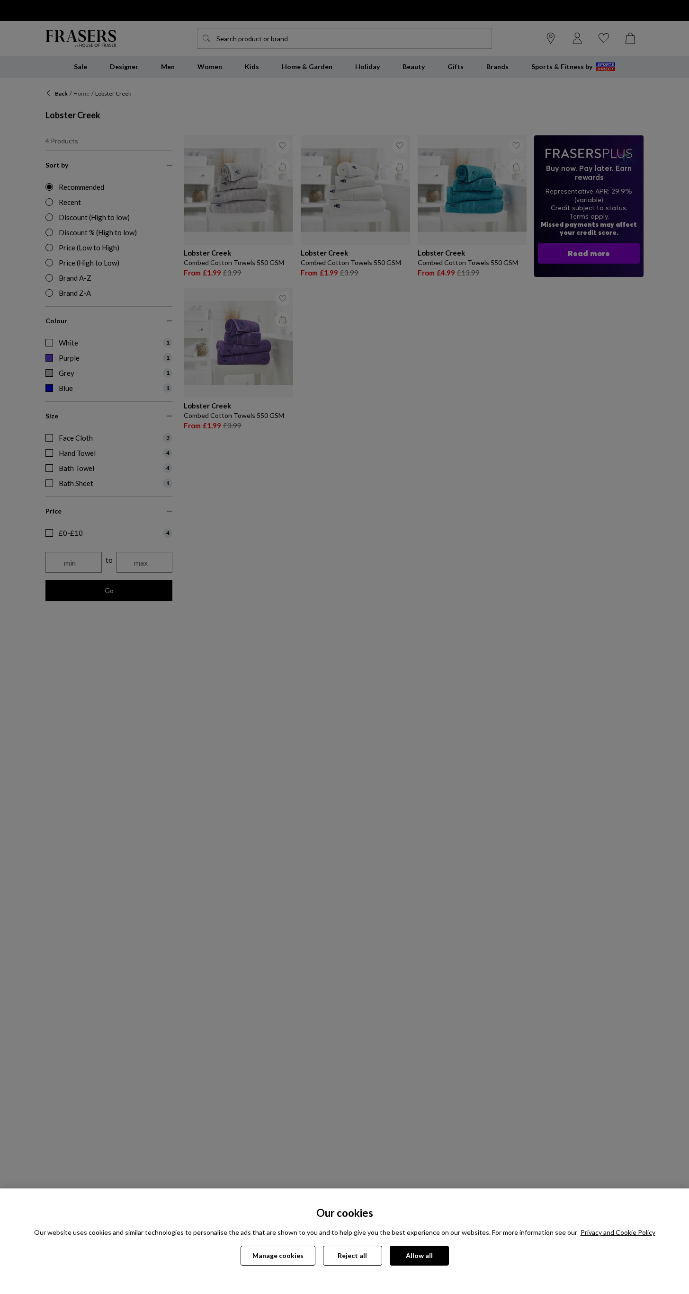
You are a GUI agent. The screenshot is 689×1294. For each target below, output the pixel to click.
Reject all (352, 1255)
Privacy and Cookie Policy (618, 1232)
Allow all (419, 1255)
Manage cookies (278, 1255)
